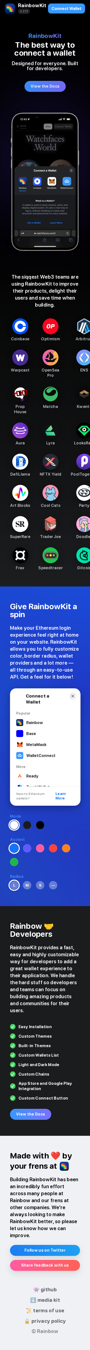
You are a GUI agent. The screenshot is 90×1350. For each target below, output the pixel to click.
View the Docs (45, 86)
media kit (45, 1300)
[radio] (14, 825)
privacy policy (45, 1321)
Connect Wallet (67, 8)
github (45, 1290)
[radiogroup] (27, 825)
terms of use (45, 1311)
